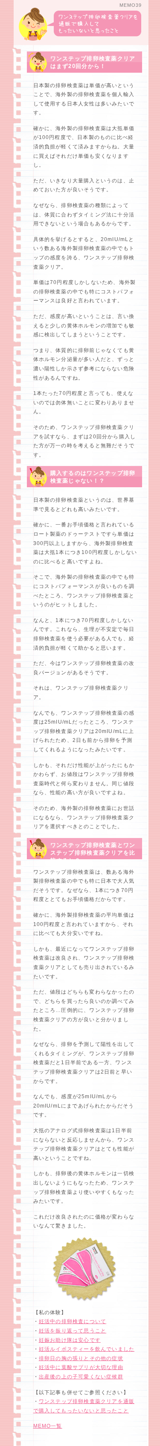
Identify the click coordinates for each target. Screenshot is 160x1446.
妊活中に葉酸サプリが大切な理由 (81, 1367)
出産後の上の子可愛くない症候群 (81, 1377)
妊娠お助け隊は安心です (70, 1340)
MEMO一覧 (47, 1426)
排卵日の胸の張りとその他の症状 (81, 1358)
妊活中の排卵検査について (72, 1321)
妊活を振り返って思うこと (72, 1331)
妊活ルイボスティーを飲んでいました (86, 1349)
